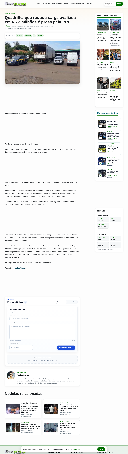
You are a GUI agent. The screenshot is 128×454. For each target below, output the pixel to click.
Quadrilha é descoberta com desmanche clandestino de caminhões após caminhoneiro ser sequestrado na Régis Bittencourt (30, 407)
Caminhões (46, 4)
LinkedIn (40, 35)
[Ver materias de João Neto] (11, 377)
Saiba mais (76, 449)
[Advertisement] (42, 98)
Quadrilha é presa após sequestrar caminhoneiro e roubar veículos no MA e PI (30, 426)
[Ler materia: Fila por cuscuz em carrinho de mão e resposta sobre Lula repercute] (103, 54)
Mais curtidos (72, 302)
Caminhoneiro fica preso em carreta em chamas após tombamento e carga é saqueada (102, 95)
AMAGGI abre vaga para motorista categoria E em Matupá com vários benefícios (115, 98)
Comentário (12, 323)
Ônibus (66, 4)
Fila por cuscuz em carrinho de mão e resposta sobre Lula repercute (102, 66)
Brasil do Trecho (19, 268)
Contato (89, 4)
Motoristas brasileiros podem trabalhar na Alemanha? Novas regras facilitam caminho (102, 38)
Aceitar (101, 449)
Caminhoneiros (57, 4)
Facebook (28, 35)
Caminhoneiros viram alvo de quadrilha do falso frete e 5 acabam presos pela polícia (69, 407)
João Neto (8, 26)
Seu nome (12, 315)
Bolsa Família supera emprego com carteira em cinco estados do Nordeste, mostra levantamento (115, 68)
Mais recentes (61, 302)
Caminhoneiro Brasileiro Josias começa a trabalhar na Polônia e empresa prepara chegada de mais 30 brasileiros (115, 39)
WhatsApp (19, 35)
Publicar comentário (66, 347)
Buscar (119, 4)
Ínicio (39, 4)
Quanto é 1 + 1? (14, 343)
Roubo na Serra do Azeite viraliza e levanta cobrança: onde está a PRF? (68, 426)
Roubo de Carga (10, 13)
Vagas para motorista (78, 4)
